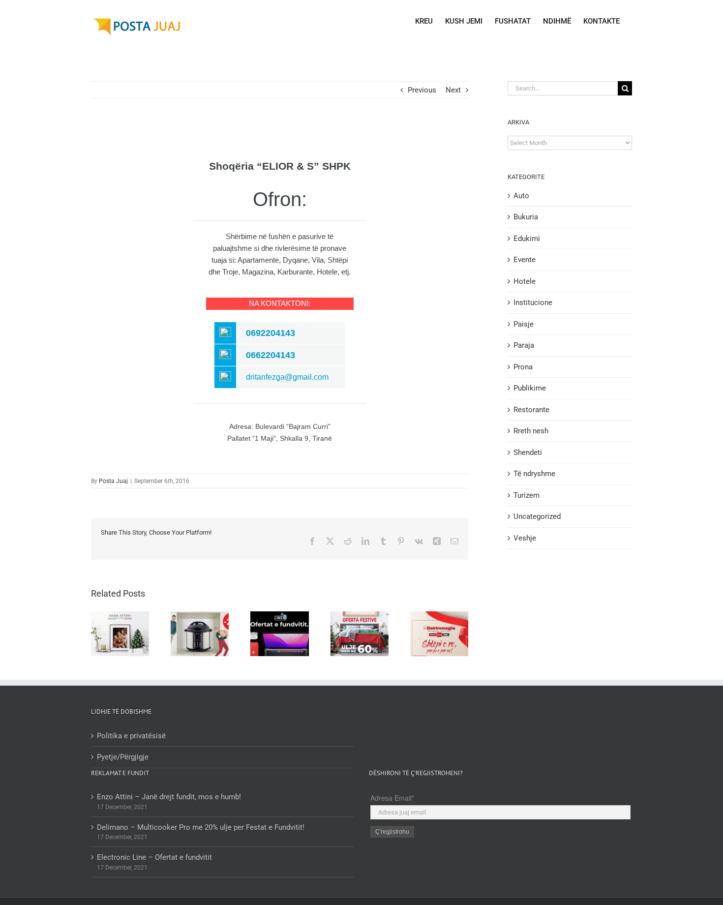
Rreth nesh (530, 430)
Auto (521, 195)
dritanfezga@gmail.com (287, 377)
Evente (524, 259)
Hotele (524, 281)
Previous (422, 90)
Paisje (523, 324)
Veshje (524, 538)
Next (453, 90)
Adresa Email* (392, 798)
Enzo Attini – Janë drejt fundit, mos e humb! (169, 796)
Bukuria (525, 216)
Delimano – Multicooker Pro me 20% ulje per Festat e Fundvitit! (200, 827)
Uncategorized (537, 516)
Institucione (532, 302)
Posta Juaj (113, 481)
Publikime (529, 388)
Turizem (526, 495)
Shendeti (527, 452)
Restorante (531, 409)
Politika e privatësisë (131, 735)
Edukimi (526, 238)
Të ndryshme (534, 473)
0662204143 (270, 355)
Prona (523, 366)
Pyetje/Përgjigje (123, 757)
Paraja (523, 345)
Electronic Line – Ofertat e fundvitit (154, 857)
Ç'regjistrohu (392, 831)
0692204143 (270, 333)
